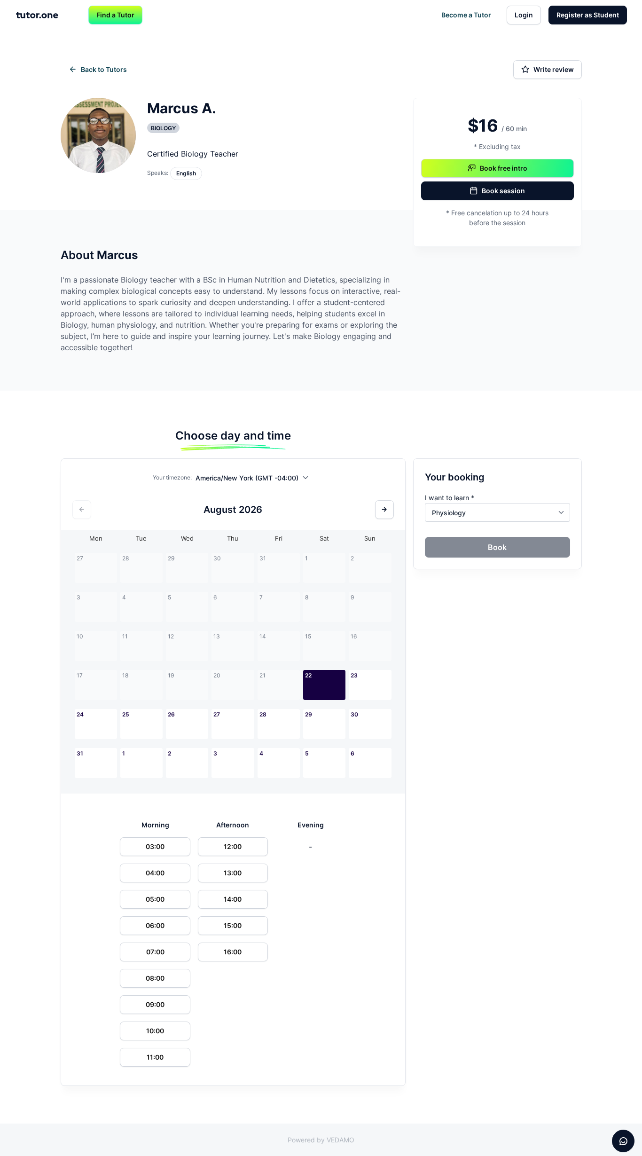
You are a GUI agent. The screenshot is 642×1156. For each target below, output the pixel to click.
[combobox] (254, 479)
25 (125, 714)
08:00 (155, 978)
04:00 (155, 873)
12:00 (233, 846)
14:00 (233, 899)
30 (354, 714)
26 (171, 714)
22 (308, 675)
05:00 (155, 899)
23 (354, 675)
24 (80, 714)
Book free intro (503, 168)
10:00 (155, 1031)
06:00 (155, 925)
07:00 (155, 952)
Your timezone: (172, 477)
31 (80, 753)
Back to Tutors (104, 69)
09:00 (155, 1004)
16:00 (233, 952)
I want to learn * (449, 498)
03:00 (155, 846)
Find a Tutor (115, 15)
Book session (503, 191)
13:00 (233, 873)
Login (524, 15)
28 (262, 714)
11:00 (155, 1057)
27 (216, 714)
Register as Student (587, 15)
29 (308, 714)
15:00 (233, 925)
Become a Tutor (466, 15)
